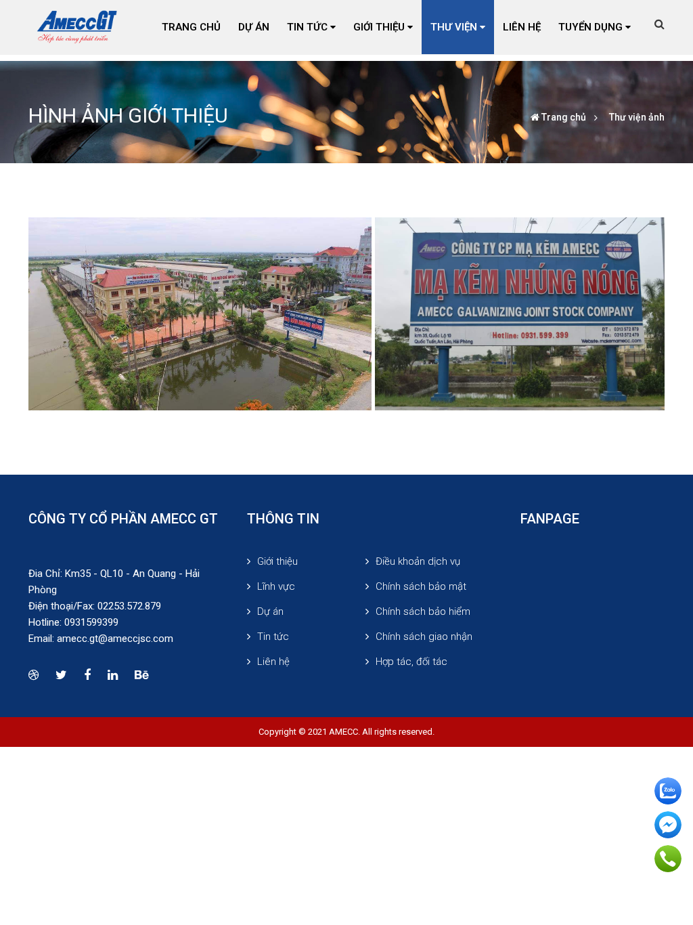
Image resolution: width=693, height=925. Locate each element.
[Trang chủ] (76, 27)
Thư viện (455, 27)
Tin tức (308, 27)
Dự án (253, 27)
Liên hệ (522, 27)
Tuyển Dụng (591, 27)
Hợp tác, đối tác (411, 661)
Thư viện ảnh (637, 117)
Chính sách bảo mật (421, 586)
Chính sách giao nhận (424, 636)
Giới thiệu (380, 27)
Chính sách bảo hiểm (423, 611)
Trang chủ (191, 27)
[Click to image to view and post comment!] (200, 313)
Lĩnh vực (276, 586)
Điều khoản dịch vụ (418, 561)
